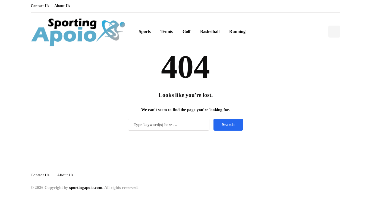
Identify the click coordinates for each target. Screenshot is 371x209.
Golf (186, 31)
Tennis (167, 31)
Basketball (209, 31)
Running (237, 31)
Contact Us (40, 6)
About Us (62, 6)
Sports (145, 31)
